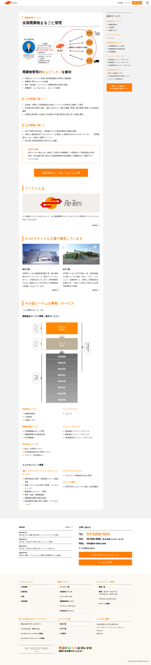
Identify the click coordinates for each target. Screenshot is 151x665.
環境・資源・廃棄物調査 (34, 495)
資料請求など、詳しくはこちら (59, 172)
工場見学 (63, 633)
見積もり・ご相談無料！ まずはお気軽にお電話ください (118, 87)
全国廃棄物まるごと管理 (34, 431)
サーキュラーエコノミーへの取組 (32, 638)
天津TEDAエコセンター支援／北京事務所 (81, 487)
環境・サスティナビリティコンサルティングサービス (108, 593)
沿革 (22, 596)
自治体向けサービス (67, 611)
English (99, 630)
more (95, 225)
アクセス (127, 3)
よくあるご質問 (105, 562)
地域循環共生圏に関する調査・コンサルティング (41, 502)
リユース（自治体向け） (34, 455)
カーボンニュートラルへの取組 (32, 633)
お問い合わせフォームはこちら (105, 554)
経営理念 (24, 592)
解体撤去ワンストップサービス (77, 434)
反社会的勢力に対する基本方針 (107, 624)
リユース (68, 414)
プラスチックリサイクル (107, 599)
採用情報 (120, 3)
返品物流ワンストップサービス (77, 431)
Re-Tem (11, 3)
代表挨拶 (24, 587)
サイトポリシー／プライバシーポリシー (110, 627)
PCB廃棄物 (29, 438)
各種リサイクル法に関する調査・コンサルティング (41, 486)
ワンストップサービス (68, 606)
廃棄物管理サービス (67, 601)
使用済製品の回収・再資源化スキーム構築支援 (41, 480)
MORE (67, 527)
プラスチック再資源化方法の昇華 (78, 475)
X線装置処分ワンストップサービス (79, 438)
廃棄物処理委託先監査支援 (35, 498)
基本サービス (114, 16)
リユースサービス (66, 596)
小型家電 (28, 417)
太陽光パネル (30, 420)
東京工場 (63, 624)
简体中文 (100, 633)
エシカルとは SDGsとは (30, 629)
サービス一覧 (64, 587)
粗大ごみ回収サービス (33, 449)
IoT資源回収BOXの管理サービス (37, 452)
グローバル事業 (104, 604)
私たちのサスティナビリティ (31, 624)
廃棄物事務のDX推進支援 (35, 434)
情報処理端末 (30, 414)
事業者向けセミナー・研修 (35, 491)
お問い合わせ (137, 3)
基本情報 (24, 601)
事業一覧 (102, 587)
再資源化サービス (66, 592)
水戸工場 (63, 629)
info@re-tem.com (96, 543)
